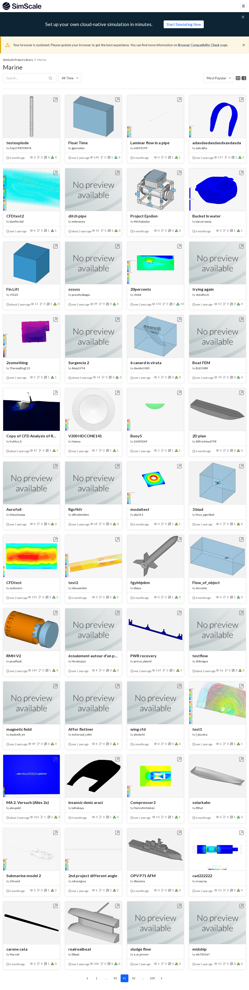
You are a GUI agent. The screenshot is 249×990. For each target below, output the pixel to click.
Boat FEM (201, 362)
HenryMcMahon (144, 808)
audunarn (16, 588)
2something (17, 362)
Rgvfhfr (75, 509)
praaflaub (16, 661)
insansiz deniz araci (85, 802)
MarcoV (14, 954)
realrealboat (79, 949)
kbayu (137, 588)
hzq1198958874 (20, 148)
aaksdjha (201, 148)
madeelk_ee (17, 734)
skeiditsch (202, 294)
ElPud (199, 808)
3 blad (197, 509)
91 (124, 978)
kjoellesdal (17, 221)
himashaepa (17, 514)
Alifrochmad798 (206, 441)
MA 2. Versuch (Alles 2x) (27, 802)
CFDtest (14, 582)
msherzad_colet (82, 734)
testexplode (17, 142)
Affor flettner (80, 729)
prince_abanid (142, 661)
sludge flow (140, 949)
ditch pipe (77, 216)
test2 (73, 582)
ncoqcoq (201, 881)
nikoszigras (79, 881)
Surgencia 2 (78, 362)
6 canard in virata (145, 362)
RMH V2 (13, 655)
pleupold (15, 808)
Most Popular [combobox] (216, 78)
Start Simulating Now (184, 24)
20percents (140, 289)
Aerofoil (13, 509)
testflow (200, 655)
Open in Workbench (55, 99)
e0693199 (140, 148)
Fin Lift (12, 289)
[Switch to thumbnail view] (238, 78)
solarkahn (201, 802)
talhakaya (78, 808)
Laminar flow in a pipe (149, 142)
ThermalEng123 (20, 368)
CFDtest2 (15, 216)
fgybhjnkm (140, 582)
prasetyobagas (81, 294)
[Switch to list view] (244, 78)
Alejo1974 (78, 368)
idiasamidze (79, 588)
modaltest (139, 509)
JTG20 (14, 294)
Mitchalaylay (142, 221)
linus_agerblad (205, 514)
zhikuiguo (202, 661)
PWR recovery (143, 655)
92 (133, 978)
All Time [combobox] (67, 78)
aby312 (138, 514)
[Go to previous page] (87, 978)
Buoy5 (136, 435)
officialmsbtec (80, 514)
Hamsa (76, 441)
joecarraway (204, 221)
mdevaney (78, 221)
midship (199, 949)
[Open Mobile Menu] (243, 6)
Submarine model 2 (23, 875)
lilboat (75, 954)
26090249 (140, 441)
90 (115, 978)
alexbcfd (139, 734)
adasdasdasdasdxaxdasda (216, 142)
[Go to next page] (162, 978)
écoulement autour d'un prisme (93, 655)
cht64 (137, 294)
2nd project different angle (92, 875)
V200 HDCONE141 (85, 435)
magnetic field (19, 729)
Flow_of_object (206, 582)
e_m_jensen (141, 954)
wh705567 (203, 954)
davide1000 (141, 368)
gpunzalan (78, 148)
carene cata (16, 949)
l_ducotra (201, 734)
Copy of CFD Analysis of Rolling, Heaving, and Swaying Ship (31, 435)
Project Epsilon (144, 216)
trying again (203, 289)
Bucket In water (206, 216)
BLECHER (202, 368)
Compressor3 (142, 802)
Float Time (78, 142)
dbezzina (139, 881)
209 (152, 978)
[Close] (243, 45)
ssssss (74, 289)
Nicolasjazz (79, 661)
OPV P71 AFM (143, 875)
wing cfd (138, 729)
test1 (197, 729)
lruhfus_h (16, 441)
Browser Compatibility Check (199, 45)
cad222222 (202, 875)
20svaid (15, 881)
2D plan (199, 435)
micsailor (201, 588)
